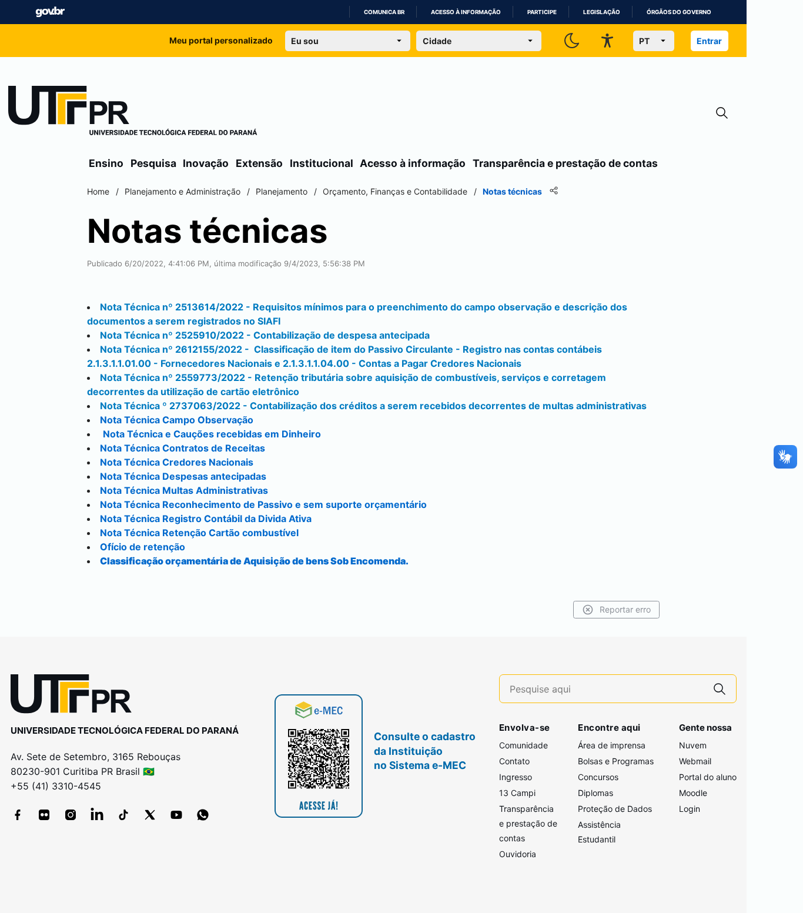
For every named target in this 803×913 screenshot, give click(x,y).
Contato (514, 761)
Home (98, 191)
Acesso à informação (466, 12)
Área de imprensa (611, 745)
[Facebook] (18, 815)
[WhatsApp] (203, 815)
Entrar (709, 41)
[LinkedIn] (97, 815)
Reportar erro (625, 609)
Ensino (106, 163)
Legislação (601, 12)
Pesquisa (153, 163)
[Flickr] (44, 815)
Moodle (693, 793)
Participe (542, 12)
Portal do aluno (708, 777)
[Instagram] (70, 815)
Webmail (695, 761)
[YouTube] (176, 815)
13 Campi (517, 793)
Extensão (259, 163)
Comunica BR (384, 12)
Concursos (598, 777)
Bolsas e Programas (616, 761)
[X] (150, 815)
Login (689, 809)
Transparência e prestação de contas (565, 163)
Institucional (321, 163)
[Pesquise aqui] (719, 689)
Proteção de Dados (615, 809)
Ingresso (515, 777)
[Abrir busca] (721, 113)
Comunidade (523, 745)
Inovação (206, 163)
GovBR (50, 12)
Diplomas (595, 793)
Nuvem (693, 745)
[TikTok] (123, 815)
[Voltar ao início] (75, 696)
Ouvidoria (517, 854)
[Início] (132, 113)
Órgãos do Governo (679, 12)
